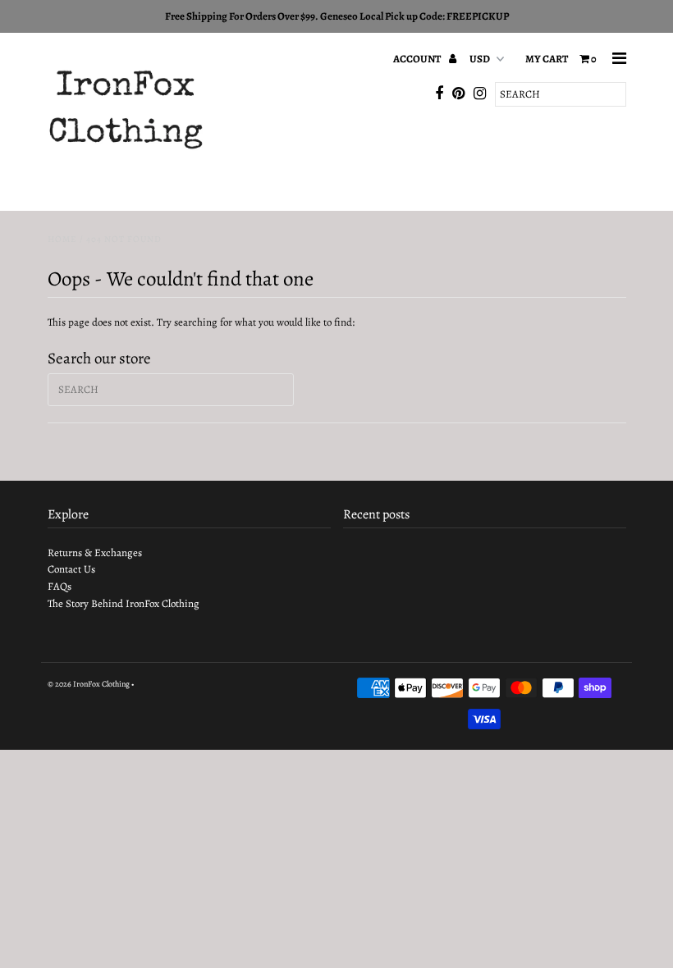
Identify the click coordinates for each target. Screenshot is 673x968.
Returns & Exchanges (95, 552)
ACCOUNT (417, 59)
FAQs (59, 586)
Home (62, 239)
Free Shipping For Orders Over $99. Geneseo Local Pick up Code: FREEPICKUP (337, 16)
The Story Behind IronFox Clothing (123, 603)
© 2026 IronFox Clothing (89, 683)
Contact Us (71, 569)
